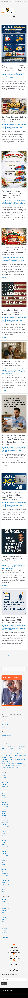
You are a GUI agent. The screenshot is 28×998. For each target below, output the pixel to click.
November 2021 (5, 853)
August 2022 (4, 833)
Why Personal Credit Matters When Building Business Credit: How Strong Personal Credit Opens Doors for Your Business (13, 439)
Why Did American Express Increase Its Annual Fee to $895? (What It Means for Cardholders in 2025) (12, 496)
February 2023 (5, 820)
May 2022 (4, 840)
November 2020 (5, 880)
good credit (8, 76)
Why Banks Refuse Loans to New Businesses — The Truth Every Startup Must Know (13, 68)
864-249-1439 (16, 1)
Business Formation (6, 903)
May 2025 (4, 797)
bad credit (4, 73)
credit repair (4, 74)
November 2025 (5, 784)
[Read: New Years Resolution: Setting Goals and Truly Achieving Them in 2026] (14, 106)
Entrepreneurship (18, 74)
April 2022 (4, 842)
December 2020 (5, 878)
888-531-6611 (23, 1)
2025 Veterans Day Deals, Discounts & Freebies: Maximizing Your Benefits (12, 312)
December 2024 (5, 809)
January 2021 (5, 875)
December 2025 (5, 782)
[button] (14, 16)
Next (14, 658)
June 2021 (4, 864)
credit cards (23, 73)
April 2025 (4, 800)
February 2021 (5, 873)
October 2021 (5, 855)
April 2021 (4, 869)
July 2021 (4, 862)
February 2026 (5, 780)
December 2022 (5, 824)
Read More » (4, 93)
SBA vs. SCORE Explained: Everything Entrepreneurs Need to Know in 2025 (12, 558)
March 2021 (4, 871)
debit (15, 126)
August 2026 (4, 775)
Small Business (15, 76)
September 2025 (5, 788)
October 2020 (5, 882)
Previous (14, 653)
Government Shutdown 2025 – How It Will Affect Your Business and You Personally (14, 363)
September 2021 (5, 858)
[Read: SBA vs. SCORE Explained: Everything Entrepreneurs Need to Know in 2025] (14, 541)
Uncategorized (5, 937)
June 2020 (4, 891)
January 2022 (5, 849)
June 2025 (4, 795)
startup (21, 76)
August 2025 (4, 791)
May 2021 (4, 867)
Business (9, 73)
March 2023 (4, 817)
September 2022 (5, 831)
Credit (18, 73)
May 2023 (4, 813)
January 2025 (5, 806)
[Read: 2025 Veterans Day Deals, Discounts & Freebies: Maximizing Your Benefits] (14, 294)
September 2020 (5, 884)
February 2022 (5, 846)
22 (19, 655)
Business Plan (5, 906)
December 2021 (5, 851)
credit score (10, 74)
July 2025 (4, 793)
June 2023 (4, 811)
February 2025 (5, 804)
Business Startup (5, 908)
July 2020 (4, 889)
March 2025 (4, 802)
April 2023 (4, 815)
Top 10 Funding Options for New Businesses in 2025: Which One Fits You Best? (12, 620)
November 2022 (5, 826)
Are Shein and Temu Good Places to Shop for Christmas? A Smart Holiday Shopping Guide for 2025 (14, 251)
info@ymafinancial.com (7, 735)
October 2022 (5, 829)
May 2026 (4, 777)
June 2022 (4, 838)
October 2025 (5, 786)
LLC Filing (4, 930)
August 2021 (4, 860)
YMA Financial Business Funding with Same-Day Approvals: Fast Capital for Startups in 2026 (12, 194)
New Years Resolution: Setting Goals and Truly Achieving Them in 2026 (14, 119)
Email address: (4, 977)
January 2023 (5, 822)
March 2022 (4, 844)
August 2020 (4, 887)
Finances (4, 76)
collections (13, 73)
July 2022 (4, 835)
